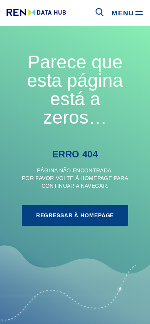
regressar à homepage (75, 215)
